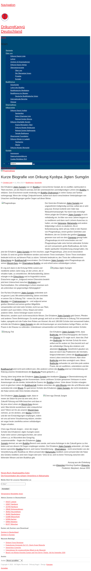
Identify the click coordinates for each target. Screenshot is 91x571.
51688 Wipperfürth (13, 517)
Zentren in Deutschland (9, 532)
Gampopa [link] (81, 235)
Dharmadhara (11, 105)
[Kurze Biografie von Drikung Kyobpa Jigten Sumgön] (8, 171)
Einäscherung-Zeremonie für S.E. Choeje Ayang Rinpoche (25, 545)
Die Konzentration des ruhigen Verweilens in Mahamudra (25, 476)
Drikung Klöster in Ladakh (20, 139)
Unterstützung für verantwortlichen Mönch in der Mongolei (26, 550)
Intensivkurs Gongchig (13, 547)
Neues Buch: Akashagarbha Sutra (15, 473)
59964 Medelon (11, 522)
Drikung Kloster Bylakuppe (25, 128)
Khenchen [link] (60, 465)
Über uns (9, 53)
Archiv (3, 560)
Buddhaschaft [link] (20, 260)
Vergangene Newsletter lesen (12, 494)
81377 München (12, 524)
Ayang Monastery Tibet (23, 125)
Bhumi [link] (20, 388)
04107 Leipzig (11, 502)
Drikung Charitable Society (20, 122)
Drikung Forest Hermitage (14, 542)
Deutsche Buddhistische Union (26, 96)
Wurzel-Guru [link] (12, 263)
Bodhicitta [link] (54, 335)
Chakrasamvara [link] (19, 301)
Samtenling (19, 113)
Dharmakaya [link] (27, 263)
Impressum (14, 153)
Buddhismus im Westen (19, 93)
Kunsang (49, 564)
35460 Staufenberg (13, 514)
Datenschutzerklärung (18, 156)
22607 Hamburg (12, 504)
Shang (17, 145)
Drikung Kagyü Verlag (18, 65)
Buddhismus (10, 82)
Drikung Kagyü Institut (18, 110)
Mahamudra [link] (72, 223)
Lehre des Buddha (17, 88)
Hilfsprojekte (10, 108)
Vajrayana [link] (62, 223)
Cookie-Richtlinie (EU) (18, 159)
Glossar (13, 102)
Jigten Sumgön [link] (19, 187)
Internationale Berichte (18, 99)
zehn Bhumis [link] (61, 385)
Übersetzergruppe (17, 68)
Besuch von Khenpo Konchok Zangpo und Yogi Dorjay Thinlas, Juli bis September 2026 (35, 552)
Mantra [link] (29, 413)
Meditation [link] (32, 282)
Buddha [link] (36, 187)
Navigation (8, 5)
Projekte (18, 76)
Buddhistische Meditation (19, 90)
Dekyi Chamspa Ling (23, 116)
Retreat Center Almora (23, 119)
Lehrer (12, 59)
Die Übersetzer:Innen (23, 73)
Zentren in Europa (8, 535)
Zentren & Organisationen (20, 62)
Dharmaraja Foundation (19, 136)
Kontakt (18, 79)
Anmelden (4, 568)
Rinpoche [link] (85, 465)
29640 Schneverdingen (14, 509)
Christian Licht (7, 182)
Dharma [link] (56, 338)
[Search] (34, 164)
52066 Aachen (11, 519)
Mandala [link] (4, 301)
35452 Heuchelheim (13, 512)
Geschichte (14, 85)
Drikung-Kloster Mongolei (19, 148)
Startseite (9, 50)
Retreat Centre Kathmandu (25, 130)
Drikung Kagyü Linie (17, 56)
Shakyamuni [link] (53, 193)
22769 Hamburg (12, 507)
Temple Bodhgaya (22, 133)
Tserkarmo (19, 142)
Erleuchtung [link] (6, 260)
